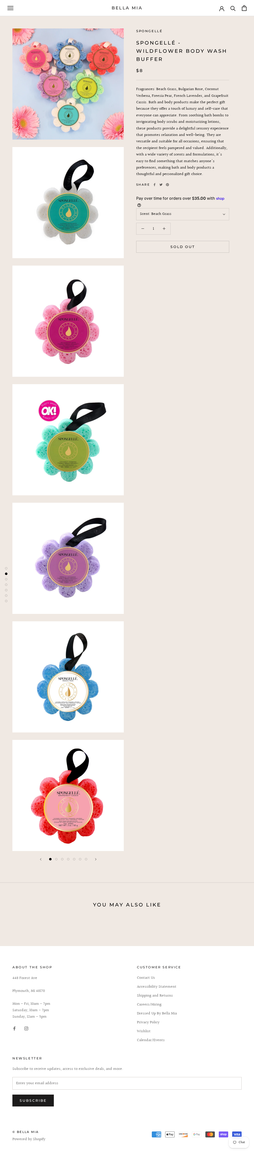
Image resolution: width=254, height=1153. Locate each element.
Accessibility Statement (156, 987)
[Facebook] (154, 184)
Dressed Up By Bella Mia (157, 1014)
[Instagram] (26, 1028)
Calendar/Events (151, 1040)
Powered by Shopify (28, 1139)
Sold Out (182, 247)
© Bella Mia (25, 1132)
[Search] (233, 8)
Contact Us (146, 978)
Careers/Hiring (149, 1005)
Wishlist (144, 1031)
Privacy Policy (148, 1023)
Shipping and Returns (155, 996)
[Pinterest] (167, 184)
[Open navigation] (10, 8)
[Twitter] (160, 184)
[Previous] (40, 859)
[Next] (95, 859)
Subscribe (33, 1100)
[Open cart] (244, 8)
